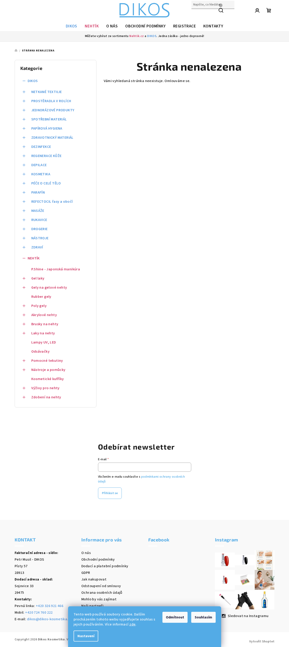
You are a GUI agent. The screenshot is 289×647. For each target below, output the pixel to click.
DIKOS (151, 36)
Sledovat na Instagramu (248, 615)
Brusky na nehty (44, 324)
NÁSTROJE (40, 238)
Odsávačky (40, 351)
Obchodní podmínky (98, 559)
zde (132, 624)
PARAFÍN (38, 192)
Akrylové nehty (44, 314)
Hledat (197, 14)
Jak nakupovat (93, 579)
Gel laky (38, 278)
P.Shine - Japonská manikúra (55, 269)
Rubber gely (41, 296)
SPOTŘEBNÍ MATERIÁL (49, 119)
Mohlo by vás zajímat (99, 599)
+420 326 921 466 (49, 605)
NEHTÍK (34, 258)
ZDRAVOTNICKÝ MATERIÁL (52, 137)
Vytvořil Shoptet (261, 641)
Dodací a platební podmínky (104, 566)
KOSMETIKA (40, 174)
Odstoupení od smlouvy (101, 585)
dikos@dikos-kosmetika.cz (49, 619)
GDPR (85, 572)
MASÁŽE (37, 210)
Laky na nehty (43, 333)
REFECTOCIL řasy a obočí (52, 201)
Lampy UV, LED (43, 342)
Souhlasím (203, 617)
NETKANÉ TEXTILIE (46, 91)
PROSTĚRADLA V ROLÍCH (51, 101)
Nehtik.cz (136, 36)
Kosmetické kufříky (47, 378)
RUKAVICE (39, 219)
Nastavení (85, 636)
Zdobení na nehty (46, 397)
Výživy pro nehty (45, 388)
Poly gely (39, 305)
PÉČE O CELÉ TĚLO (46, 183)
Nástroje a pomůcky (48, 369)
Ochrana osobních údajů (101, 592)
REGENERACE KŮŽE (46, 155)
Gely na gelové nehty (49, 287)
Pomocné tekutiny (47, 360)
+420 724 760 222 (39, 612)
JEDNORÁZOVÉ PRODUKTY (52, 110)
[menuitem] (71, 26)
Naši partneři (92, 605)
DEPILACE (39, 165)
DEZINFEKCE (41, 146)
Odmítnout (175, 617)
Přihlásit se (110, 493)
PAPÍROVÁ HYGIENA (46, 128)
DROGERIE (39, 229)
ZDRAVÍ (37, 247)
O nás (86, 552)
